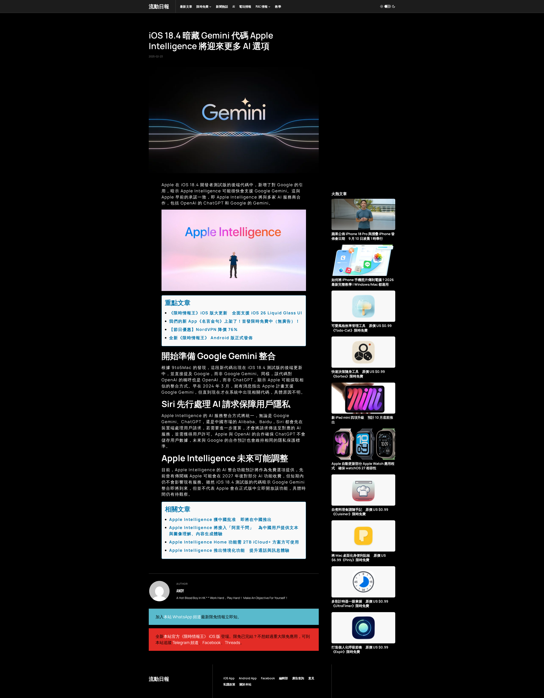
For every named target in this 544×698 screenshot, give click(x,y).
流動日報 (159, 6)
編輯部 (283, 678)
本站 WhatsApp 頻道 (182, 617)
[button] (387, 6)
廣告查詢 (298, 678)
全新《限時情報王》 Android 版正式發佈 (211, 337)
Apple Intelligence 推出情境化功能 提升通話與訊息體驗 (229, 550)
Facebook (212, 642)
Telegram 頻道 (185, 642)
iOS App (229, 678)
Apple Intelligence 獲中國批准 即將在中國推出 (220, 519)
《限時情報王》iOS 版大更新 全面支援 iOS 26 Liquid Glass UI (235, 313)
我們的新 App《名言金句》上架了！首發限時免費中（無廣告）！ (234, 321)
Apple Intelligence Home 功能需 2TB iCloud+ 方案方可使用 (234, 542)
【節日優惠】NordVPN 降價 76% (203, 329)
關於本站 (245, 684)
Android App (248, 678)
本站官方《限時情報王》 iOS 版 (192, 636)
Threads (232, 642)
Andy (180, 590)
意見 (311, 678)
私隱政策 (229, 684)
